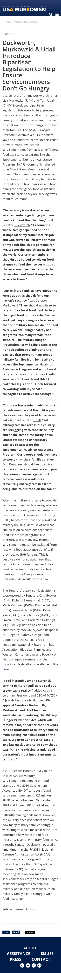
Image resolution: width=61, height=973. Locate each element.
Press (6, 22)
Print (6, 932)
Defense (30, 909)
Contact (41, 959)
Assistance (18, 953)
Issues (47, 953)
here (5, 669)
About (30, 948)
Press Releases (26, 22)
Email (16, 932)
